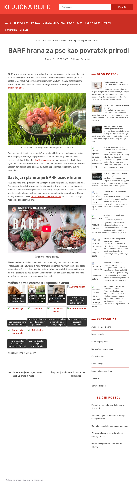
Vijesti (24, 30)
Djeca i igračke (98, 334)
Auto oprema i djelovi (101, 327)
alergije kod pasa (16, 88)
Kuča (79, 23)
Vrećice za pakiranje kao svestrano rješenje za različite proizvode (116, 84)
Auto (8, 23)
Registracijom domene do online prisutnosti (66, 374)
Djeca (70, 23)
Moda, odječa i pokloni (98, 23)
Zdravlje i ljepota (54, 23)
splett (87, 59)
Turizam (36, 23)
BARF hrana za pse (44, 160)
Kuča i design (98, 364)
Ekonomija (11, 30)
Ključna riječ (27, 7)
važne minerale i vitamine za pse (46, 196)
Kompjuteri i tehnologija (102, 349)
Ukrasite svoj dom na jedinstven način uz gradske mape (27, 374)
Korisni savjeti (27, 353)
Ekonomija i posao (100, 341)
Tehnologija (21, 23)
